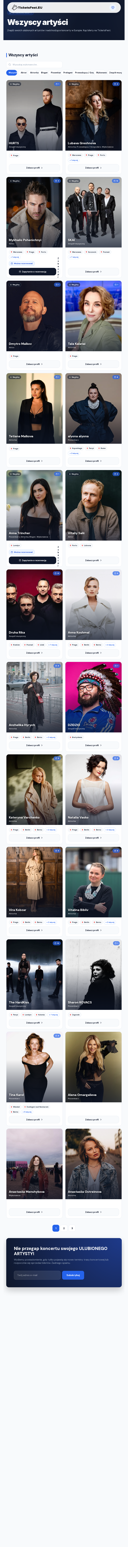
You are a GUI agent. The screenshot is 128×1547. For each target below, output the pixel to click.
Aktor (24, 72)
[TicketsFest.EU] (27, 7)
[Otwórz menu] (112, 7)
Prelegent (67, 72)
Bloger (44, 72)
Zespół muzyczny (115, 72)
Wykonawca (101, 72)
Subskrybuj (73, 1275)
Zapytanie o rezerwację (34, 271)
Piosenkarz (55, 72)
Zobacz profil (33, 167)
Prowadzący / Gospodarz (84, 72)
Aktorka (33, 72)
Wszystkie (13, 72)
